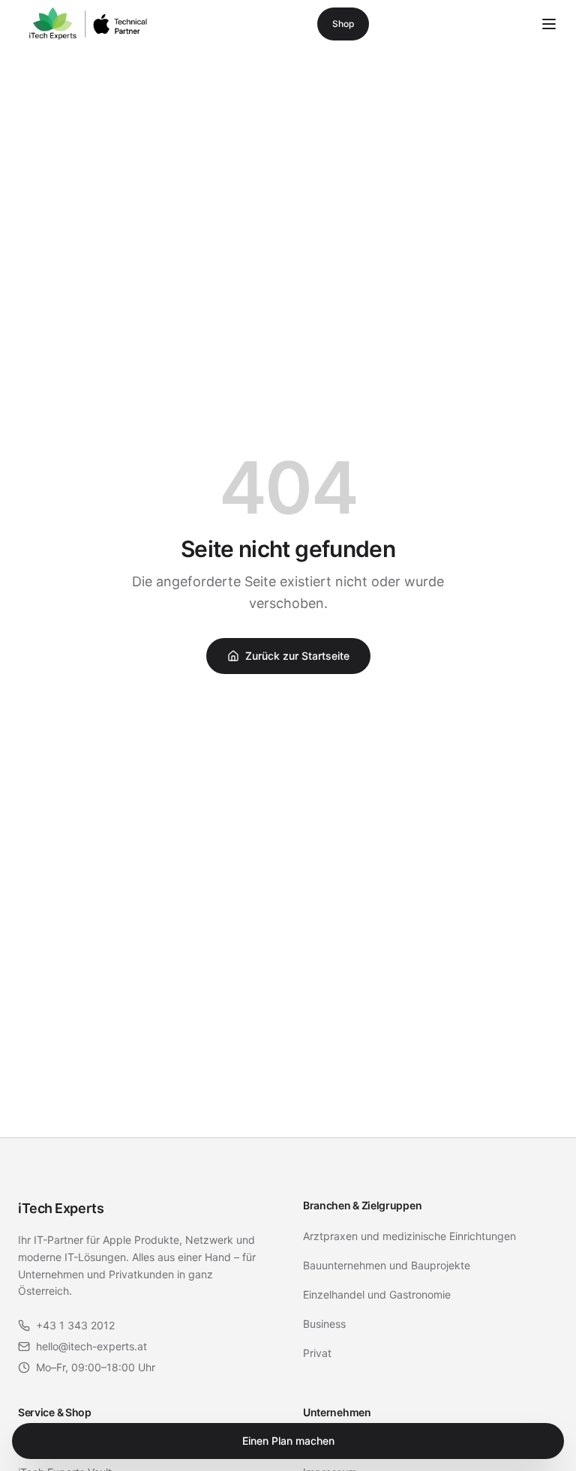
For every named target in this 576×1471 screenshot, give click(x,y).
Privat (317, 1353)
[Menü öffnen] (549, 24)
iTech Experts (61, 1208)
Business (324, 1323)
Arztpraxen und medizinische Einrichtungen (409, 1236)
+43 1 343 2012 (75, 1325)
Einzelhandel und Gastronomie (377, 1294)
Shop (343, 23)
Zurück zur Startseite (297, 655)
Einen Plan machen (288, 1440)
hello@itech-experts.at (91, 1346)
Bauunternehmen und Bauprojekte (386, 1265)
